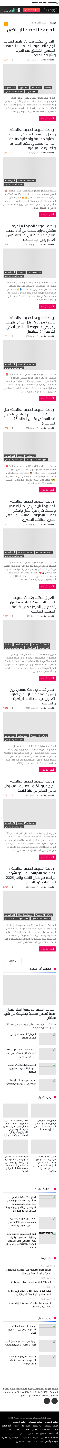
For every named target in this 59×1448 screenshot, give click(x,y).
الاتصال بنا (26, 1426)
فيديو (56, 1430)
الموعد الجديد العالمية (11, 1437)
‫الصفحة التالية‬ (14, 961)
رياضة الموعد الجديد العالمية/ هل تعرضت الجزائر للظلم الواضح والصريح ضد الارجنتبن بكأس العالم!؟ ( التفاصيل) (29, 416)
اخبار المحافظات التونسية (37, 459)
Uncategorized (34, 272)
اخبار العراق (23, 87)
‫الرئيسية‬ (53, 22)
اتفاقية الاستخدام (19, 1422)
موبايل (34, 1430)
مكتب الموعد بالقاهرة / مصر (16, 918)
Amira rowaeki (47, 60)
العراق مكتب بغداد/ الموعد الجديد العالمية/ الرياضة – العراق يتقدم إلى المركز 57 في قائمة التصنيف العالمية (32, 604)
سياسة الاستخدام (51, 1422)
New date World (25, 552)
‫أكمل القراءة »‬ (47, 118)
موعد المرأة (32, 1441)
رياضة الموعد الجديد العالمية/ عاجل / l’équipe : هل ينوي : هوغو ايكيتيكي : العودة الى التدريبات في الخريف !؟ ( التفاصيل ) (31, 324)
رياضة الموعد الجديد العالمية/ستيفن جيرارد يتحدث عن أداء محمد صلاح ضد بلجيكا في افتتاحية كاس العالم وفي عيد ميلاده (31, 232)
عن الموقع (37, 1426)
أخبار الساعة (36, 87)
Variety (48, 87)
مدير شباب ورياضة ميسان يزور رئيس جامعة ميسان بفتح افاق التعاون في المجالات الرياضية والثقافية (33, 696)
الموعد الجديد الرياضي (14, 91)
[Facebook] (54, 1401)
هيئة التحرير (20, 1441)
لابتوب (10, 1430)
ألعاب (18, 1430)
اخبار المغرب (10, 87)
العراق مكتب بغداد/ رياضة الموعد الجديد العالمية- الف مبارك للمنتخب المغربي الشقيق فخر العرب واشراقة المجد (29, 48)
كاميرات (26, 1430)
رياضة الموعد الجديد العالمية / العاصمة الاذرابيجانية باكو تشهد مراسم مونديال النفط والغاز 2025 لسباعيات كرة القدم (31, 875)
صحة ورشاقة (45, 1430)
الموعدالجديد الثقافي (49, 1437)
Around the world (26, 180)
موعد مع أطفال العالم (49, 1441)
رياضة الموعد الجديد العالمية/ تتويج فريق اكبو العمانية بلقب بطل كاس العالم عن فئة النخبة (30, 786)
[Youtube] (47, 1401)
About (16, 1426)
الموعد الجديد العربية (30, 1437)
